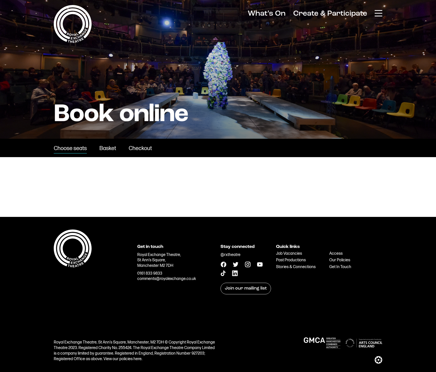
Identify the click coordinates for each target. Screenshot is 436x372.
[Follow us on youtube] (260, 265)
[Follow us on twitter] (235, 265)
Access (336, 253)
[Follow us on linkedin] (235, 275)
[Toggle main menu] (378, 13)
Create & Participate (330, 14)
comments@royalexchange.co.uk (166, 278)
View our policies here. (122, 359)
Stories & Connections (296, 267)
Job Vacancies (289, 253)
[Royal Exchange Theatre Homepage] (73, 41)
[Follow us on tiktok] (223, 275)
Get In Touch (340, 267)
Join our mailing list (246, 288)
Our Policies (339, 260)
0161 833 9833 (149, 273)
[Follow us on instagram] (248, 266)
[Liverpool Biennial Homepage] (93, 259)
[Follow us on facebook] (223, 266)
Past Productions (291, 260)
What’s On (267, 14)
